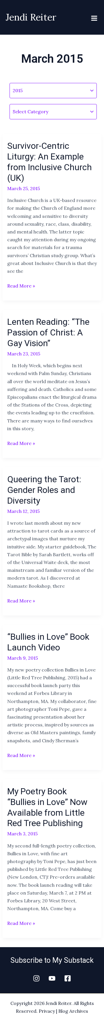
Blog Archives (73, 1011)
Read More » (21, 285)
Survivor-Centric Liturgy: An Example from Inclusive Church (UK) (49, 162)
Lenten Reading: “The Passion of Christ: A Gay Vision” (48, 332)
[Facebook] (67, 978)
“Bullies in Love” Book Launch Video (48, 642)
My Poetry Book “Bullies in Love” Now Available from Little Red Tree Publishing (47, 807)
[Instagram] (36, 978)
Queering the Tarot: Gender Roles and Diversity (44, 490)
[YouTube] (52, 978)
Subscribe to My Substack (52, 960)
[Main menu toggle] (94, 18)
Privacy (47, 1011)
